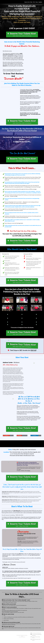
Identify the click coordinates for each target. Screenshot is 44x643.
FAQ (34, 2)
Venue (36, 2)
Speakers (40, 2)
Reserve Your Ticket (28, 2)
